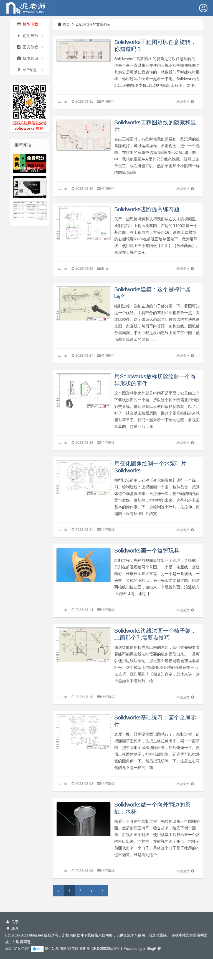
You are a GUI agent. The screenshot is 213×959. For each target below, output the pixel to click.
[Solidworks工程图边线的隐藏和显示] (83, 135)
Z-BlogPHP (152, 948)
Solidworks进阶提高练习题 (146, 209)
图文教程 (30, 47)
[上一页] (58, 890)
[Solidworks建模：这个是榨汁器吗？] (83, 306)
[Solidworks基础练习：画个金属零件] (83, 734)
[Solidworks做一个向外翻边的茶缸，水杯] (83, 822)
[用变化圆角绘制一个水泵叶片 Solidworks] (83, 479)
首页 (66, 24)
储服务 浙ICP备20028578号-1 (98, 948)
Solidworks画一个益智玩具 (146, 551)
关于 (14, 922)
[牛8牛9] (27, 7)
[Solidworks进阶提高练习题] (83, 225)
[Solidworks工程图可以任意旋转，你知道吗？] (83, 50)
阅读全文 (183, 102)
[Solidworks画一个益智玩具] (83, 569)
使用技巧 (30, 35)
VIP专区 (29, 70)
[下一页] (102, 890)
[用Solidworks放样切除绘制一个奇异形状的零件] (83, 393)
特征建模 (108, 443)
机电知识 (30, 58)
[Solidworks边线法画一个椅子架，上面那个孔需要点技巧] (83, 647)
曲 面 (105, 268)
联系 (14, 928)
